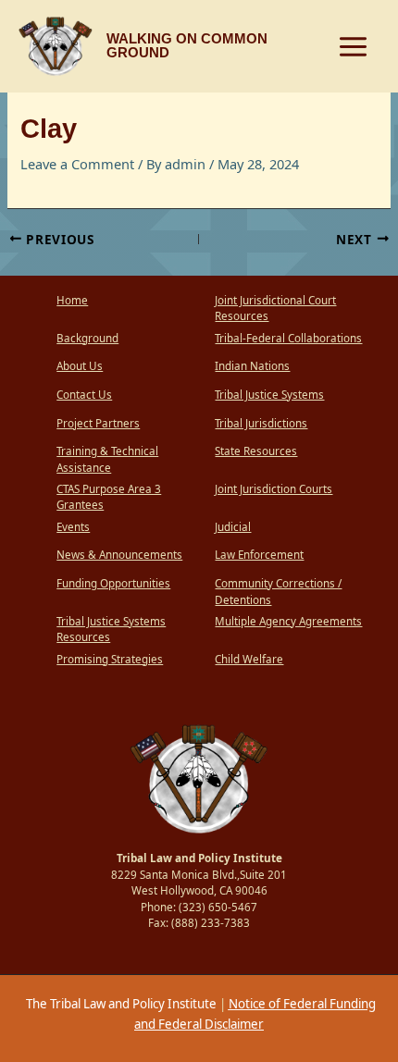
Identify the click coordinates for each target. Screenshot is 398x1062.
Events (73, 527)
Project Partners (98, 423)
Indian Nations (252, 366)
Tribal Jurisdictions (261, 423)
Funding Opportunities (113, 583)
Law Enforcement (259, 555)
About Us (79, 366)
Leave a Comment (77, 163)
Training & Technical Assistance (107, 459)
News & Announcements (119, 555)
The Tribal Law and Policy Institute (120, 1003)
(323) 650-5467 (218, 907)
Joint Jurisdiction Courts (273, 489)
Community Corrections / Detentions (278, 591)
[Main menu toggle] (353, 46)
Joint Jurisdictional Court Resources (275, 308)
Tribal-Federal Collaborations (288, 338)
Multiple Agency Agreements (288, 621)
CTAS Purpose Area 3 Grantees (108, 497)
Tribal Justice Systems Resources (111, 629)
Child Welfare (249, 659)
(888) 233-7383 (210, 923)
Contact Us (84, 394)
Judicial (233, 527)
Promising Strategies (109, 659)
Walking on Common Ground (186, 45)
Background (87, 338)
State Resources (256, 451)
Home (72, 300)
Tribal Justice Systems (269, 394)
